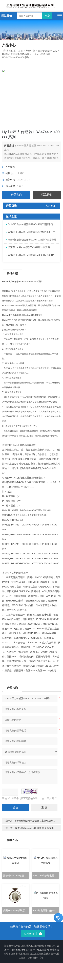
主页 (21, 50)
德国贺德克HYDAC (47, 50)
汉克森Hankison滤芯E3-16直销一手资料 (29, 247)
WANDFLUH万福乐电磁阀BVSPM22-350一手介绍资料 (33, 232)
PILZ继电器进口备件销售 (46, 910)
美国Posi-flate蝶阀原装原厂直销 (16, 910)
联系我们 (46, 194)
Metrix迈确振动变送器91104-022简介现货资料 (32, 239)
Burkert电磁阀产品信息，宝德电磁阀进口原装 (39, 820)
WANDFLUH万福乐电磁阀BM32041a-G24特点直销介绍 (33, 255)
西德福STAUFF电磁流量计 (16, 875)
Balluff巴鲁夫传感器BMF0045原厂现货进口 (30, 224)
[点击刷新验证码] (30, 791)
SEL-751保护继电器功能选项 (46, 875)
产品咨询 (16, 194)
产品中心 (30, 50)
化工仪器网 (43, 949)
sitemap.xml (18, 949)
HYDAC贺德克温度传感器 (15, 54)
